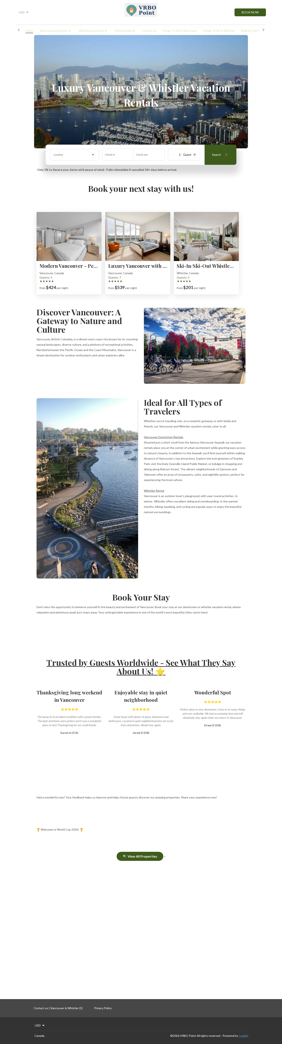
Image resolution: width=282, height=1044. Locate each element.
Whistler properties (93, 31)
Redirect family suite (254, 30)
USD (22, 12)
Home (29, 30)
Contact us (149, 30)
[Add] (194, 154)
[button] (18, 30)
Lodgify (243, 1035)
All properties (125, 31)
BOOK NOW (250, 12)
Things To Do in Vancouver (179, 30)
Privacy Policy (103, 1008)
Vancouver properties (55, 31)
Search (216, 154)
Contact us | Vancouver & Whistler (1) (58, 1008)
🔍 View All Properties (140, 856)
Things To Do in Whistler (219, 30)
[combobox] (74, 154)
